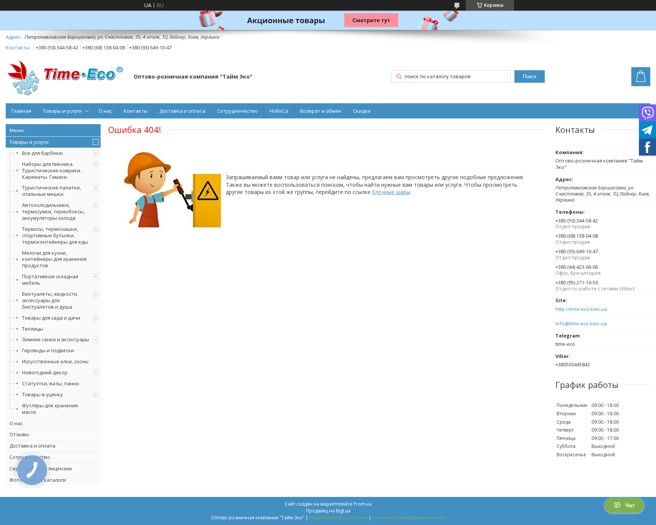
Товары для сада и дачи (51, 317)
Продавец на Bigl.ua (328, 511)
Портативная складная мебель (50, 279)
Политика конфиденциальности (408, 517)
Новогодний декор (45, 372)
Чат (630, 505)
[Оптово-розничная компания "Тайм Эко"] (66, 77)
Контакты (136, 110)
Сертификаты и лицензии (40, 468)
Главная (21, 110)
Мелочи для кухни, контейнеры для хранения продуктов (54, 259)
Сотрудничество (237, 110)
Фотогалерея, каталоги (37, 479)
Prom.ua (362, 504)
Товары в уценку (42, 394)
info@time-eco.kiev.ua (581, 323)
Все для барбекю (42, 153)
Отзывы (19, 434)
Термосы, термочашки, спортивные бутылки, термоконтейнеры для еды (55, 235)
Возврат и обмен (320, 110)
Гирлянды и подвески (48, 350)
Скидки (362, 110)
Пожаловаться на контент (338, 517)
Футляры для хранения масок (50, 408)
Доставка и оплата (182, 110)
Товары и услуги (62, 110)
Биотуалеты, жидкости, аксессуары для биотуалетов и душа (50, 300)
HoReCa (279, 110)
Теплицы (32, 328)
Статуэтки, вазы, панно (50, 383)
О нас (105, 110)
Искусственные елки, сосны (55, 361)
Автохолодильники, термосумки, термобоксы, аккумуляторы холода (53, 211)
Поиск (529, 76)
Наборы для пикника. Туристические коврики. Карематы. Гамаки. (51, 170)
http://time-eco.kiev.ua (581, 309)
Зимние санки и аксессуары (55, 339)
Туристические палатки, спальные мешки (51, 190)
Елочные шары (391, 191)
